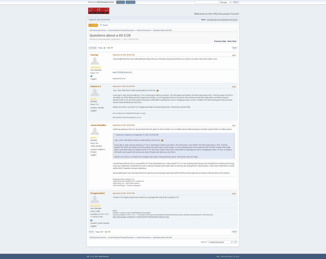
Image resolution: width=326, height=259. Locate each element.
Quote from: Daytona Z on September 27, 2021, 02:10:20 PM (137, 135)
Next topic (232, 41)
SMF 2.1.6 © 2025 (92, 256)
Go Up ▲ (236, 256)
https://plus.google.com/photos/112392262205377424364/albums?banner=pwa (141, 217)
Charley (94, 54)
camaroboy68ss (98, 125)
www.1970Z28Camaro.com (122, 72)
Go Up (91, 232)
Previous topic (220, 41)
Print (234, 48)
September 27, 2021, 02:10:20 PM (124, 86)
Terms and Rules (226, 256)
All (112, 48)
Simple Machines (104, 256)
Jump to (203, 242)
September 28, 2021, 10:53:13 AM (124, 193)
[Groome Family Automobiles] (91, 220)
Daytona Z (95, 86)
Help (217, 256)
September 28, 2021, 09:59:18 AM (124, 125)
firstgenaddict (97, 193)
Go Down (92, 48)
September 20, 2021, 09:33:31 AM (124, 55)
